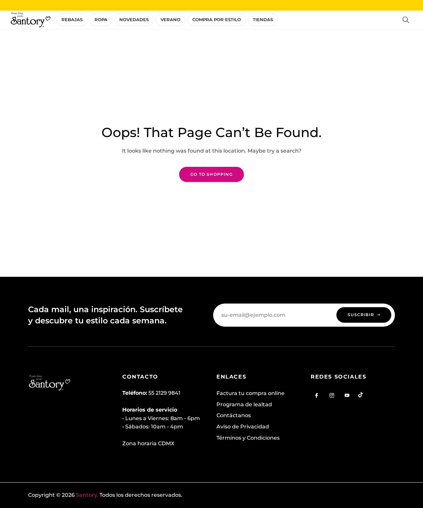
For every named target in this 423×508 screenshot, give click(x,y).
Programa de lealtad (244, 404)
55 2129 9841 (164, 393)
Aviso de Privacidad (242, 426)
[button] (406, 20)
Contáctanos (233, 415)
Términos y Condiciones (248, 438)
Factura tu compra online (250, 393)
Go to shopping (211, 174)
